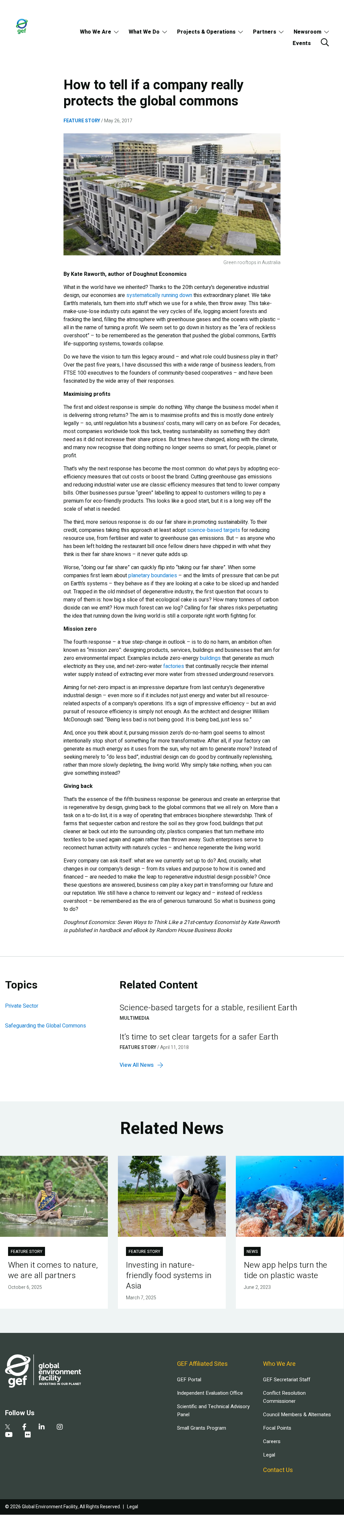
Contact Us (278, 1470)
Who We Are (95, 32)
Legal (269, 1455)
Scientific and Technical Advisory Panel (213, 1410)
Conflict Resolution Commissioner (284, 1397)
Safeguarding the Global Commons (45, 1026)
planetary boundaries (152, 576)
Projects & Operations (206, 32)
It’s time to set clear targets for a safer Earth (199, 1037)
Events (302, 43)
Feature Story (81, 120)
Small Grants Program (201, 1428)
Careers (272, 1441)
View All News (137, 1065)
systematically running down (159, 295)
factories (173, 666)
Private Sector (21, 1006)
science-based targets (213, 530)
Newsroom (307, 32)
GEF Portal (189, 1379)
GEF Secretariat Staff (286, 1379)
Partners (264, 32)
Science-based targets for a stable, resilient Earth (208, 1008)
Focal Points (277, 1428)
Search (325, 42)
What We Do (144, 32)
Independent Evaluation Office (210, 1393)
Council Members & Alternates (297, 1414)
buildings (210, 658)
